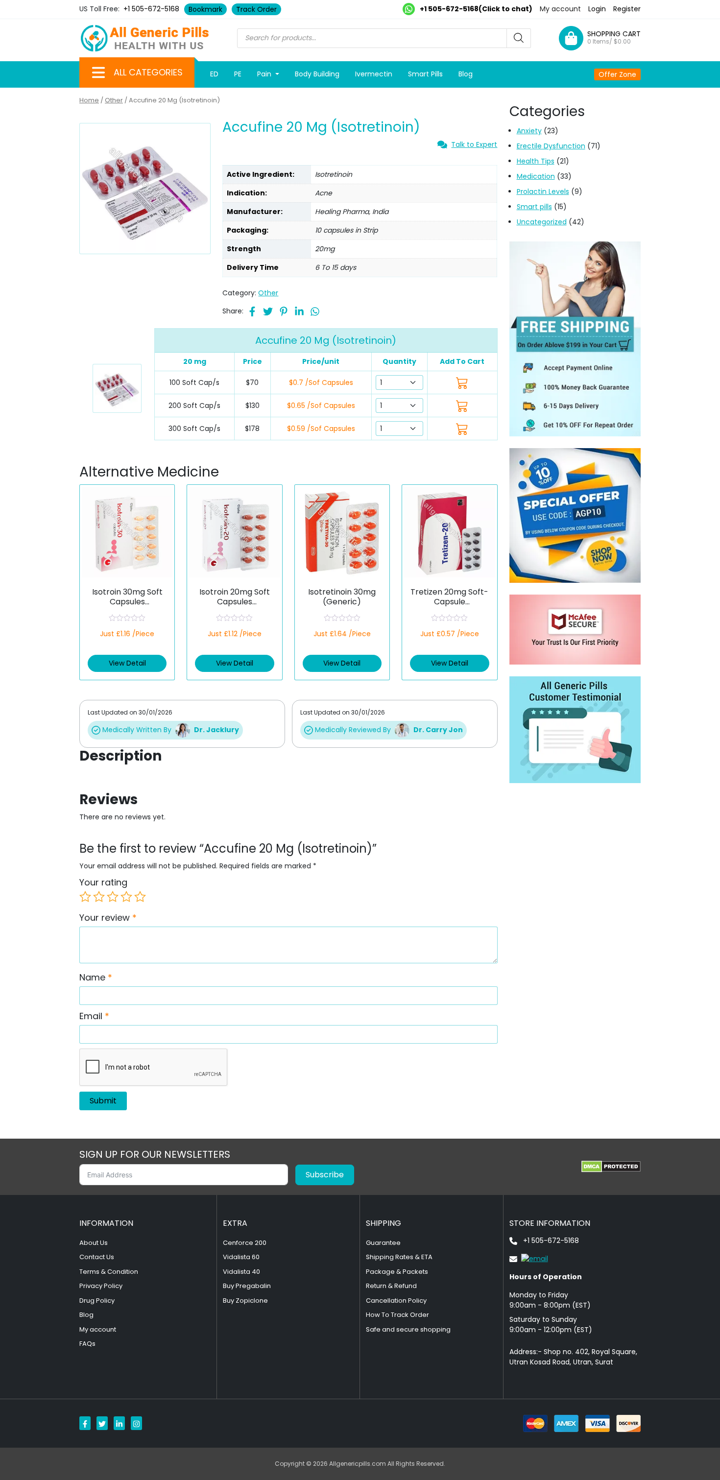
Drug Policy (97, 1300)
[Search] (518, 38)
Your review (108, 917)
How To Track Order (397, 1314)
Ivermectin (373, 74)
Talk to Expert (474, 144)
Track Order (256, 9)
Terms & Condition (108, 1271)
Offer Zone (617, 74)
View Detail (127, 663)
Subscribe (325, 1174)
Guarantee (383, 1242)
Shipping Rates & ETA (399, 1257)
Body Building (317, 74)
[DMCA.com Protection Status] (611, 1166)
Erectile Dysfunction (551, 146)
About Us (93, 1242)
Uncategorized (542, 222)
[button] (98, 72)
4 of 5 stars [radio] (126, 897)
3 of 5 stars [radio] (113, 897)
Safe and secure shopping (408, 1329)
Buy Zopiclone (245, 1300)
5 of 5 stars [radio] (140, 897)
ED (214, 74)
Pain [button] (265, 74)
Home (89, 100)
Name (95, 977)
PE (237, 74)
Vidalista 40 (241, 1271)
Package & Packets (397, 1271)
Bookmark (205, 9)
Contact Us (96, 1257)
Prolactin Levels (543, 191)
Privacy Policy (100, 1285)
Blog (465, 74)
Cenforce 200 (244, 1242)
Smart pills (534, 207)
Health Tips (535, 161)
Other (114, 100)
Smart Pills (425, 74)
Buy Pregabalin (247, 1285)
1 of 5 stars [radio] (85, 897)
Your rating (103, 882)
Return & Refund (391, 1285)
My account (560, 9)
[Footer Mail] (528, 1259)
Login (597, 9)
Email (94, 1016)
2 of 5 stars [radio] (99, 897)
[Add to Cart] (462, 382)
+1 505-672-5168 (151, 9)
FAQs (87, 1343)
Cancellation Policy (396, 1300)
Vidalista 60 (241, 1257)
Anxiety (529, 131)
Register (627, 9)
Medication (536, 176)
